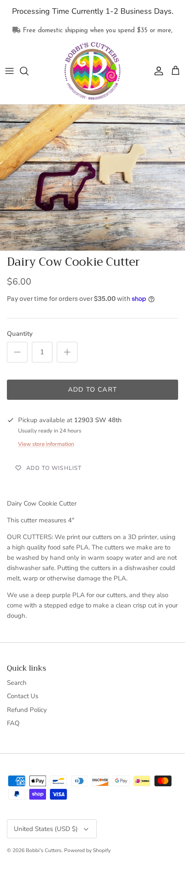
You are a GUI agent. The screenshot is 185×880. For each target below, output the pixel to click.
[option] (92, 177)
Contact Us (22, 696)
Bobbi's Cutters (44, 850)
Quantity (20, 333)
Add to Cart (92, 389)
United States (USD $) (46, 829)
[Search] (28, 70)
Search (17, 682)
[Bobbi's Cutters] (92, 71)
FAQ (13, 723)
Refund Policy (27, 709)
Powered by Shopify (87, 850)
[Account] (156, 70)
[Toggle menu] (9, 70)
